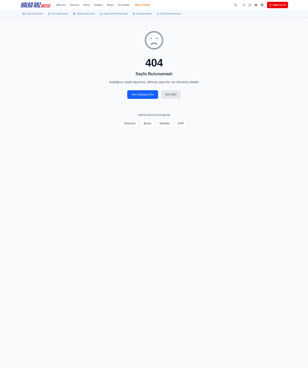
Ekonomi (74, 5)
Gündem (98, 5)
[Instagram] (250, 5)
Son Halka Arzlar (60, 13)
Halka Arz (61, 5)
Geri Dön (171, 94)
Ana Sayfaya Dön (143, 94)
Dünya (110, 5)
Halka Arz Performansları (116, 13)
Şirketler (164, 123)
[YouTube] (256, 5)
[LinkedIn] (262, 5)
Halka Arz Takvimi (34, 13)
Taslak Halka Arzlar (85, 13)
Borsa (87, 5)
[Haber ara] (235, 5)
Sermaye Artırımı (144, 13)
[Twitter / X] (244, 5)
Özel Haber (123, 5)
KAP (181, 123)
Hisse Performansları (171, 13)
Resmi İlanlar (142, 5)
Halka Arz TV (279, 5)
